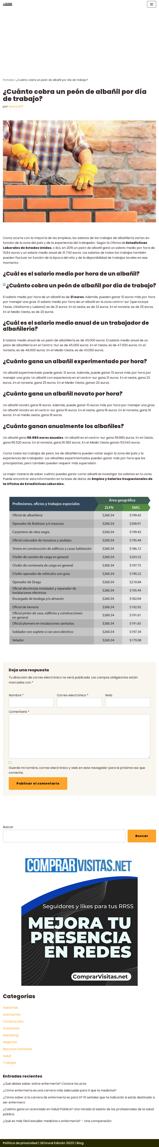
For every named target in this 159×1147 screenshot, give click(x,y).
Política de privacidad (20, 1143)
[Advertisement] (79, 37)
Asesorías (10, 1007)
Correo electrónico (72, 695)
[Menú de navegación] (151, 4)
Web (108, 695)
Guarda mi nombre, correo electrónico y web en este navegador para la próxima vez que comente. (77, 770)
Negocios (10, 1042)
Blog (80, 1143)
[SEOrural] (7, 4)
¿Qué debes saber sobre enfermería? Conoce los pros (44, 1083)
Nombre (16, 695)
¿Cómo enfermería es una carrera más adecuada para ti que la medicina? (59, 1090)
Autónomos (12, 1014)
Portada (8, 80)
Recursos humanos (17, 1049)
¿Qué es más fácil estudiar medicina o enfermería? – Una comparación (57, 1121)
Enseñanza (11, 1028)
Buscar (8, 827)
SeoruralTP (16, 106)
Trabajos (9, 1062)
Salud (7, 1056)
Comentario (19, 711)
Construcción (13, 1021)
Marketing (10, 1035)
